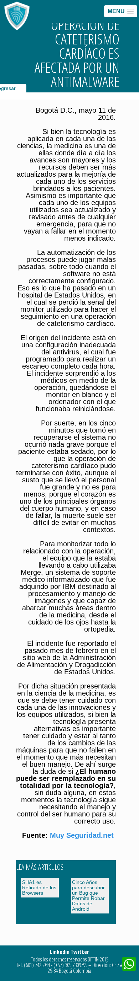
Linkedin (60, 952)
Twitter (80, 952)
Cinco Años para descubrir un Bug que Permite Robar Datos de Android (88, 895)
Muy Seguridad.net (83, 835)
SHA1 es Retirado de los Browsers (39, 887)
